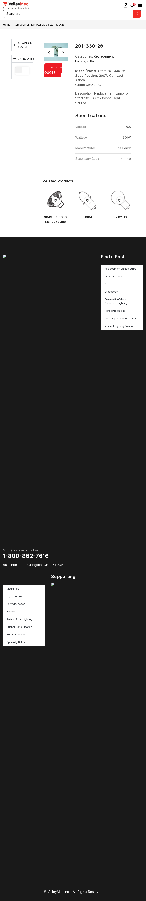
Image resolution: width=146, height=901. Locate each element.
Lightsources (14, 596)
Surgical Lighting (16, 634)
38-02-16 (120, 217)
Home (6, 24)
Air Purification (113, 276)
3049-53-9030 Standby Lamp (55, 219)
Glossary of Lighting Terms (120, 318)
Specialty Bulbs (16, 642)
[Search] (137, 14)
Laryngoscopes (16, 603)
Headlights (13, 611)
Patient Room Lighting (19, 619)
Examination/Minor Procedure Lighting (116, 301)
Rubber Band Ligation (19, 626)
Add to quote (53, 70)
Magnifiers (13, 588)
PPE (107, 283)
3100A (87, 217)
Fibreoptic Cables (115, 310)
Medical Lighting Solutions (120, 326)
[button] (126, 5)
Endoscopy (111, 291)
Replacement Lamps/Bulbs (30, 24)
